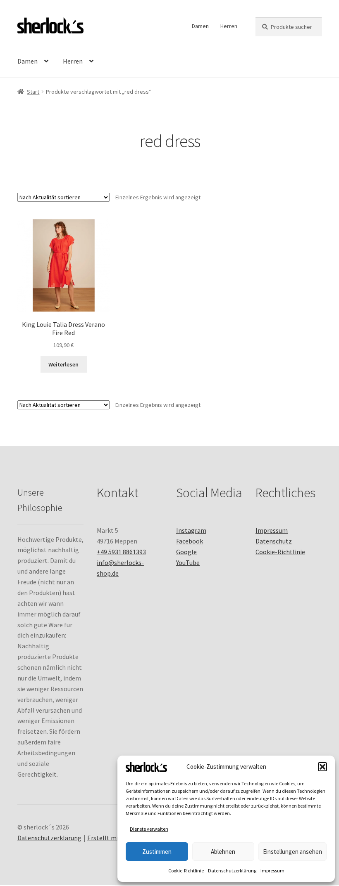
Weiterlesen (63, 364)
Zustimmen (157, 851)
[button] (322, 767)
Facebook (189, 541)
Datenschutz (273, 541)
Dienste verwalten (149, 829)
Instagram (191, 530)
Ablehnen (223, 851)
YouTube (188, 562)
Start (33, 91)
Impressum (272, 870)
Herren (228, 26)
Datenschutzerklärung (232, 870)
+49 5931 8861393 (121, 552)
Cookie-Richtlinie (186, 870)
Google (186, 552)
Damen (200, 26)
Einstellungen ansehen (292, 851)
